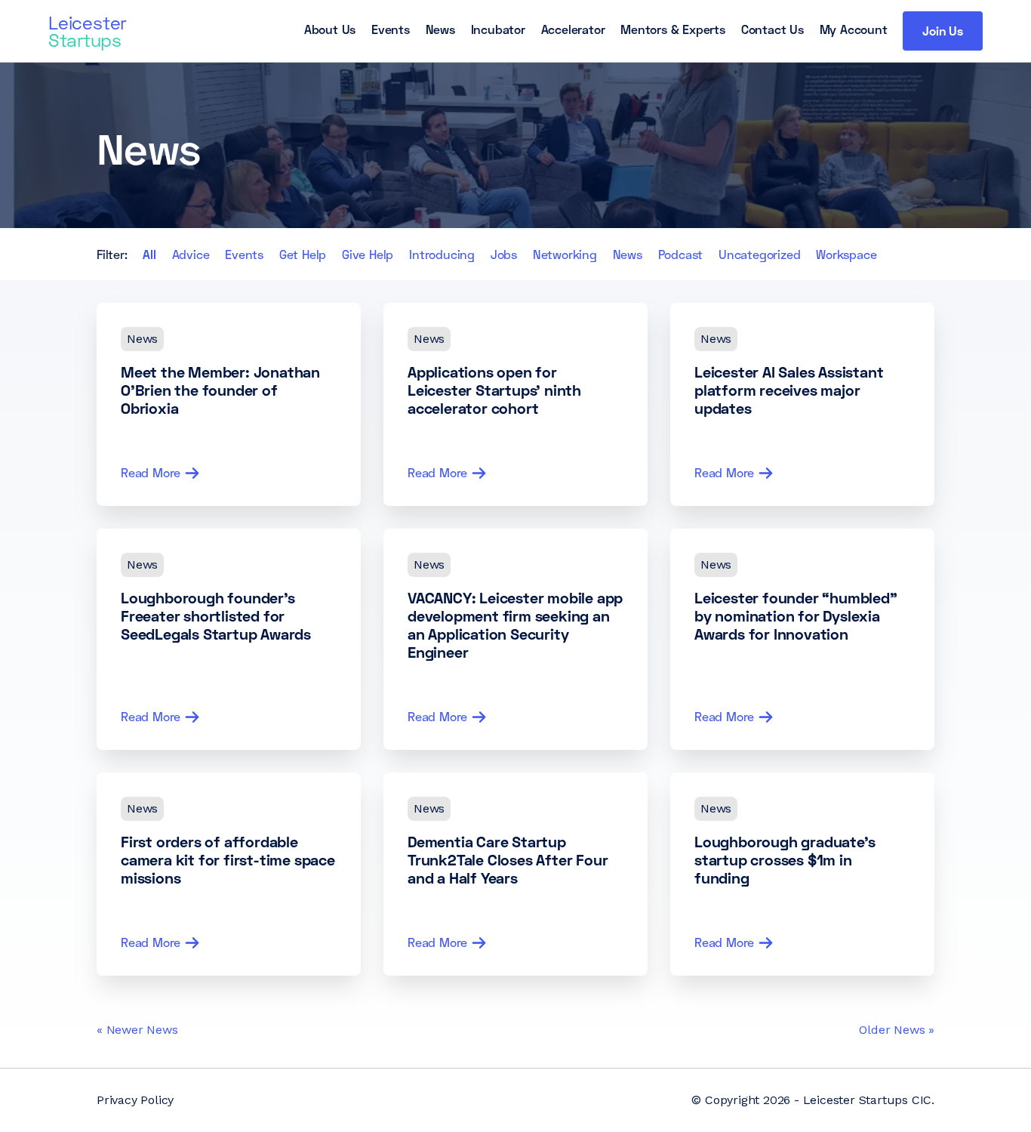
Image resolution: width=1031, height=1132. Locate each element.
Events (390, 29)
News (440, 29)
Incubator (498, 29)
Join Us (942, 30)
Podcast (680, 254)
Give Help (367, 254)
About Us (329, 29)
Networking (565, 254)
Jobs (504, 254)
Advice (191, 254)
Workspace (846, 254)
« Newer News (137, 1030)
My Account (854, 29)
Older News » (896, 1030)
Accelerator (573, 29)
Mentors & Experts (672, 29)
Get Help (302, 254)
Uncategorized (759, 254)
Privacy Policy (135, 1100)
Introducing (442, 254)
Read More (150, 472)
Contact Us (772, 29)
